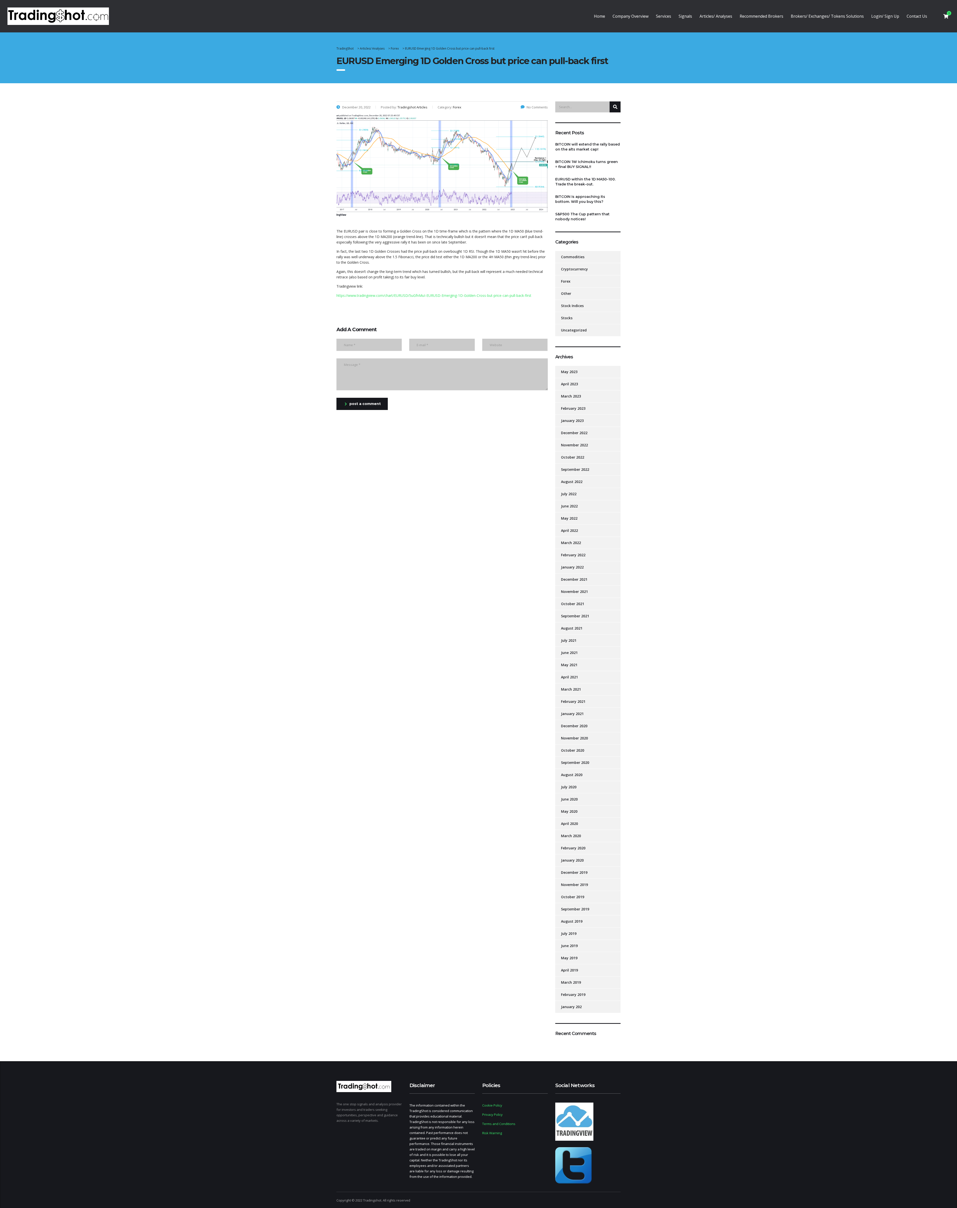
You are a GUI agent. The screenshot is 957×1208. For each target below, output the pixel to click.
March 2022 (571, 542)
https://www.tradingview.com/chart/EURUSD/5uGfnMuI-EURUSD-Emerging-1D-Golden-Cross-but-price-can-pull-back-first (433, 295)
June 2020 (569, 799)
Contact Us (917, 16)
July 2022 (568, 493)
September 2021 (575, 616)
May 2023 (569, 371)
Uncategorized (574, 330)
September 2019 (575, 909)
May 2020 (569, 811)
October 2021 (572, 603)
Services (663, 16)
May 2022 (569, 518)
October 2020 (572, 750)
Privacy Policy (492, 1114)
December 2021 (574, 579)
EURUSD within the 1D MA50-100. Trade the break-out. (585, 181)
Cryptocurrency (574, 269)
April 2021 (569, 677)
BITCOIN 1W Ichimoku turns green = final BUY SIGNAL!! (586, 164)
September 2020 (575, 762)
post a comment (365, 404)
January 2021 (572, 713)
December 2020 (574, 726)
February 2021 (573, 701)
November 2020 (574, 738)
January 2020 (572, 860)
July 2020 (568, 787)
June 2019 (569, 945)
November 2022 (574, 445)
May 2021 (569, 664)
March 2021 (571, 689)
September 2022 (575, 469)
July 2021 (568, 640)
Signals (685, 16)
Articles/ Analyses (716, 16)
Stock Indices (572, 305)
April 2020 (569, 823)
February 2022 (573, 555)
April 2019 (569, 970)
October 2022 (572, 457)
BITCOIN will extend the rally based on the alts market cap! (587, 147)
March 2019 (571, 982)
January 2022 (572, 567)
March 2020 (571, 835)
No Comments (537, 107)
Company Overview (630, 16)
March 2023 (571, 396)
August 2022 (571, 481)
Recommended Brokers (761, 16)
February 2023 (573, 408)
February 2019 (573, 994)
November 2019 (574, 884)
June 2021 (569, 652)
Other (566, 293)
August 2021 (571, 628)
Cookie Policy (492, 1105)
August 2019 (571, 921)
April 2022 (569, 530)
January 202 (571, 1006)
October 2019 (572, 896)
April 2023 (569, 384)
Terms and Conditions (498, 1124)
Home (599, 16)
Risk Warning (492, 1133)
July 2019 (568, 933)
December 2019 (574, 872)
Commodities (572, 256)
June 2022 (569, 506)
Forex (565, 281)
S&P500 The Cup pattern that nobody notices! (582, 216)
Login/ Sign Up (885, 16)
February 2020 (573, 848)
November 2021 (574, 591)
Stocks (566, 318)
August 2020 (571, 774)
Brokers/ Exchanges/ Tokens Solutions (827, 16)
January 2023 (572, 420)
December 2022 (574, 432)
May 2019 (569, 958)
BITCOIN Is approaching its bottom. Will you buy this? (580, 199)
